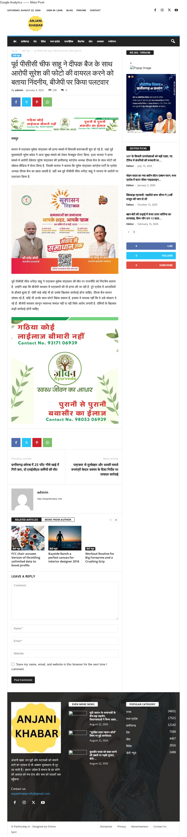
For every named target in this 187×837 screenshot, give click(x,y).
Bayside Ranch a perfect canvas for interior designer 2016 (63, 557)
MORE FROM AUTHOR (58, 519)
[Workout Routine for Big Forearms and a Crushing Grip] (101, 538)
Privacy (121, 826)
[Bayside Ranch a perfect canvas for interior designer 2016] (64, 538)
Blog (69, 10)
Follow (167, 255)
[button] (173, 41)
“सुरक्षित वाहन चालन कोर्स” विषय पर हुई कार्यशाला (103, 734)
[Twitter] (169, 10)
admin (19, 90)
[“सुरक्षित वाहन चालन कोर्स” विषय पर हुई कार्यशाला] (78, 737)
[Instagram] (162, 10)
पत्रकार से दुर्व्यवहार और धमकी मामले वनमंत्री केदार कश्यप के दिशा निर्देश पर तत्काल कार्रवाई (94, 469)
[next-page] (116, 519)
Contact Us (159, 826)
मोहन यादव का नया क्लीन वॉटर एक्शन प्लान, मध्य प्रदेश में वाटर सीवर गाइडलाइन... (151, 177)
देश (35, 41)
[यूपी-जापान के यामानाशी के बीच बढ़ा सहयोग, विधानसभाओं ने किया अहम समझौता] (78, 718)
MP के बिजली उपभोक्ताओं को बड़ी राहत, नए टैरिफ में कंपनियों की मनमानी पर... (149, 158)
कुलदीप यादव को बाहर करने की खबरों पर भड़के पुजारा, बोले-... (103, 755)
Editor (130, 166)
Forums (81, 10)
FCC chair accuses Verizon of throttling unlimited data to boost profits (25, 559)
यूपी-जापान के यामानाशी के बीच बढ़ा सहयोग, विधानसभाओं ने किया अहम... (104, 716)
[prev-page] (110, 519)
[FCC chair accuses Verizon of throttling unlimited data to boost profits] (27, 538)
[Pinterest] (37, 102)
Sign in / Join (54, 10)
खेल (90, 41)
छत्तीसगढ (25, 41)
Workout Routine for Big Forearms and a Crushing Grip (99, 557)
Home (14, 50)
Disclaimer (106, 826)
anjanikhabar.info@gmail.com (30, 793)
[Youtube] (176, 10)
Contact (95, 10)
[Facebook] (155, 10)
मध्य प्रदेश (55, 41)
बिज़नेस (81, 41)
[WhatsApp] (47, 102)
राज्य (128, 712)
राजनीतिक (68, 41)
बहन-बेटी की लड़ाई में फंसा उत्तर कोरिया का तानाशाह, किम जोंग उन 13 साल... (148, 216)
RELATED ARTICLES (26, 519)
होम (14, 41)
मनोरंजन (112, 41)
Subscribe (166, 265)
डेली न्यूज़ (26, 50)
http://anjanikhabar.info (49, 498)
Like (170, 246)
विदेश (43, 41)
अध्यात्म (100, 41)
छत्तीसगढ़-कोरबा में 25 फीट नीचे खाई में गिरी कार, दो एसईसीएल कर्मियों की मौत (35, 467)
